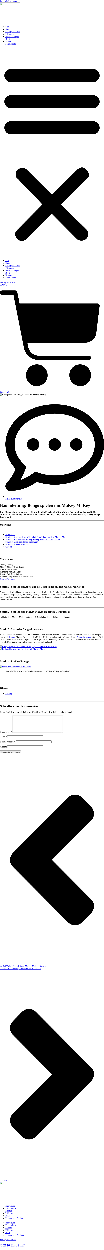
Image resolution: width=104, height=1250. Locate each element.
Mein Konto (10, 44)
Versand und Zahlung (14, 1218)
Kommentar (6, 732)
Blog (7, 39)
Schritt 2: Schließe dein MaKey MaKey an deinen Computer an (32, 539)
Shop (7, 29)
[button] (52, 152)
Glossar (8, 547)
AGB (7, 1216)
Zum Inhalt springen (8, 1)
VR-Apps (9, 34)
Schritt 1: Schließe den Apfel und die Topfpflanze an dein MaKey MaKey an (38, 537)
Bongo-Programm (7, 579)
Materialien (10, 534)
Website (3, 747)
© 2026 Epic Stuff (12, 1245)
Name (3, 737)
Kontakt (8, 41)
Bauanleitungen (12, 36)
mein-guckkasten (12, 31)
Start (7, 27)
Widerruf (9, 1213)
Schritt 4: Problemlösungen (17, 544)
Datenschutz (10, 1208)
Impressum (10, 1206)
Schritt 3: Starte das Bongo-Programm (21, 542)
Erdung (12, 637)
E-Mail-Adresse (7, 742)
